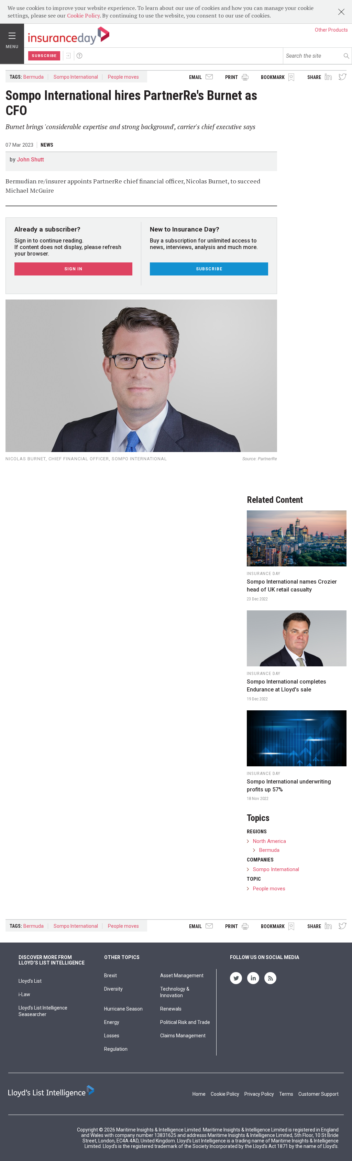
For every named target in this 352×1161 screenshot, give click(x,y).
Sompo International (76, 77)
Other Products (331, 30)
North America (269, 841)
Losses (111, 1035)
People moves (123, 77)
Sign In (68, 55)
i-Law (24, 994)
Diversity (113, 989)
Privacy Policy (259, 1094)
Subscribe (44, 56)
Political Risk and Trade (185, 1022)
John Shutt (30, 159)
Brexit (110, 975)
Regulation (116, 1049)
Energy (111, 1022)
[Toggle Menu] (12, 34)
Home (199, 1094)
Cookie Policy (83, 15)
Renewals (171, 1009)
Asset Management (182, 975)
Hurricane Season (123, 1009)
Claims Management (183, 1035)
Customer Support (318, 1094)
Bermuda (33, 77)
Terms (286, 1094)
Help (79, 55)
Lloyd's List (30, 981)
